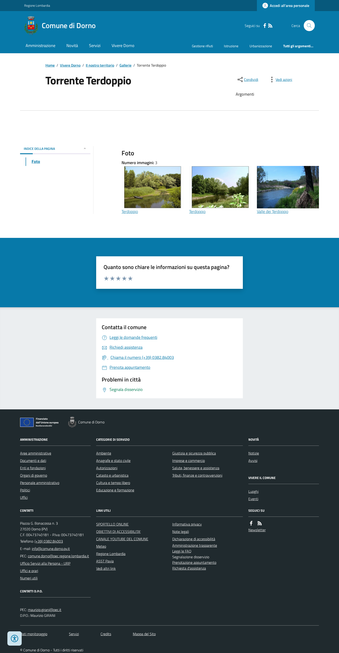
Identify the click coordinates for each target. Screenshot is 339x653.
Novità (72, 45)
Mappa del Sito (144, 634)
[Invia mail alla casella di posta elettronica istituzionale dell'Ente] (51, 548)
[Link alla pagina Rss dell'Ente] (259, 523)
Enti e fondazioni (33, 468)
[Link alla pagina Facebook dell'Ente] (251, 523)
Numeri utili (29, 578)
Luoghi (253, 491)
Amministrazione (40, 45)
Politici (25, 490)
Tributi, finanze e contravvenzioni (197, 475)
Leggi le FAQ (181, 551)
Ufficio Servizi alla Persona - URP (45, 563)
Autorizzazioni (106, 468)
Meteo (101, 546)
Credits (106, 634)
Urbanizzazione (261, 46)
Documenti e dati (33, 460)
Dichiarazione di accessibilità (193, 539)
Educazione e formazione (115, 490)
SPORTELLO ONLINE (112, 524)
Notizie (253, 453)
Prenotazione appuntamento (194, 562)
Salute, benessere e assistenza (195, 468)
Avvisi (252, 460)
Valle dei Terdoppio (272, 211)
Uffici (24, 497)
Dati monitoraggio (33, 634)
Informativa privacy (187, 524)
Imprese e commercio (188, 460)
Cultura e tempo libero (113, 482)
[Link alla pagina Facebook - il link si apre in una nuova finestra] (265, 26)
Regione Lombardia (37, 5)
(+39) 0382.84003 (49, 541)
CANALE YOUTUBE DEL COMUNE (122, 539)
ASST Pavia (105, 561)
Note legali (180, 531)
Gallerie (125, 65)
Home (50, 65)
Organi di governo (33, 475)
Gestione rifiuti (202, 46)
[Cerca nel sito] (307, 25)
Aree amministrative (35, 453)
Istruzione (231, 46)
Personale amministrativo (39, 482)
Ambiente (103, 453)
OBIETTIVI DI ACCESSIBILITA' (118, 531)
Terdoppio (130, 211)
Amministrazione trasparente (194, 545)
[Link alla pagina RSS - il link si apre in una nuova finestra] (270, 26)
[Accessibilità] (14, 638)
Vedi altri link (106, 568)
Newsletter (257, 530)
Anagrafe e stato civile (113, 460)
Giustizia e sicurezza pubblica (194, 453)
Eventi (253, 499)
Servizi (95, 45)
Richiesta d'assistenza (189, 568)
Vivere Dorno (123, 45)
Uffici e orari (29, 570)
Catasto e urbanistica (112, 475)
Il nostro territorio (100, 65)
